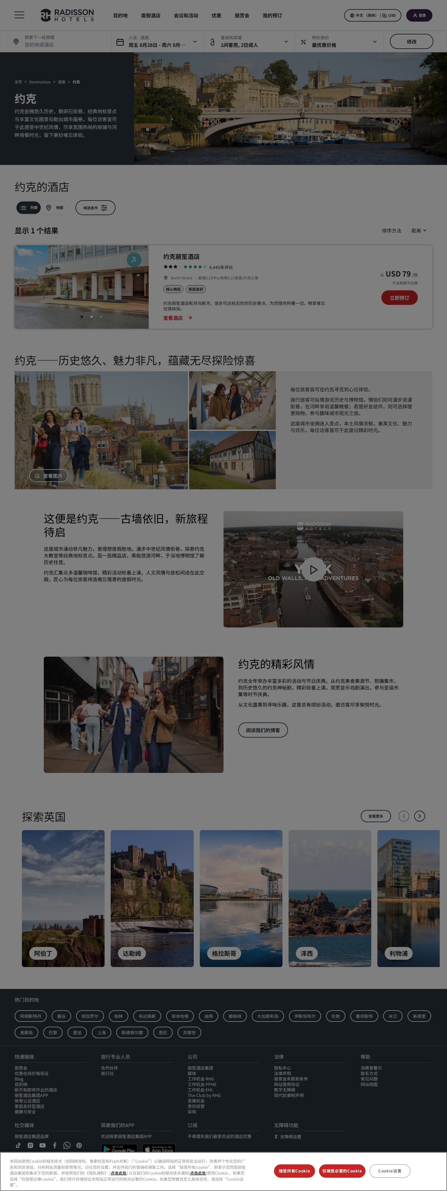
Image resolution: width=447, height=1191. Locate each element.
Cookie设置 (389, 1171)
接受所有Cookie (294, 1171)
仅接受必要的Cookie (342, 1171)
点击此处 (118, 1173)
